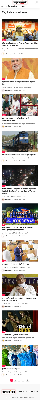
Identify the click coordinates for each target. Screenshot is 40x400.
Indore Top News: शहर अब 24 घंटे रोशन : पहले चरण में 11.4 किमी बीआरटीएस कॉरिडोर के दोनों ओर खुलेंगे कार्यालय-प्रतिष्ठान (19, 191)
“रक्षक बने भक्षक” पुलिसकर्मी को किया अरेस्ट (15, 334)
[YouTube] (32, 391)
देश (3, 78)
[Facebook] (27, 391)
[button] (3, 2)
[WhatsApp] (37, 391)
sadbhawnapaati (8, 54)
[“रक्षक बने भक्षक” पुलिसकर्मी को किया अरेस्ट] (20, 321)
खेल (3, 224)
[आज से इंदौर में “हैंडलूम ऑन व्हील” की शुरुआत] (20, 250)
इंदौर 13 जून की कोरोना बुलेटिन (11, 369)
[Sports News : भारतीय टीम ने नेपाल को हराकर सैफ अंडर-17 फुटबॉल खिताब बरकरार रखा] (20, 214)
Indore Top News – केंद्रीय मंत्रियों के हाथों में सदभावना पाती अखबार (15, 119)
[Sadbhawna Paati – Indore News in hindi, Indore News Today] (8, 392)
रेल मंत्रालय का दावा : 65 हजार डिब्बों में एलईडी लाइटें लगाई (19, 155)
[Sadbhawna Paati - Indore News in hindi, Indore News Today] (20, 2)
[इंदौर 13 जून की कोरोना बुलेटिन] (20, 355)
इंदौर (4, 40)
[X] (29, 391)
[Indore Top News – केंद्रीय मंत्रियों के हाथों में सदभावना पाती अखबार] (20, 105)
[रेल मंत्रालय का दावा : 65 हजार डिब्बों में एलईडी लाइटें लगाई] (20, 141)
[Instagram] (34, 391)
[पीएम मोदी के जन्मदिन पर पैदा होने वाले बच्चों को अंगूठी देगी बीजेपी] (20, 68)
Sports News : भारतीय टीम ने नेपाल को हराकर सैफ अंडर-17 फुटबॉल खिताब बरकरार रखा (17, 228)
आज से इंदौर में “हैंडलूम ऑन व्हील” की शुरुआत (15, 264)
